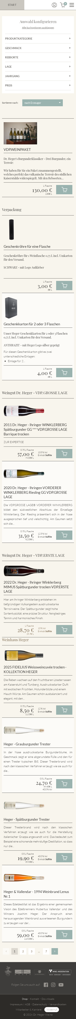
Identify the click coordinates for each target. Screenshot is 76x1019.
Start (12, 4)
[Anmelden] (54, 5)
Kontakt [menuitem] (34, 998)
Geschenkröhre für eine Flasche (27, 246)
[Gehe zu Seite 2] (54, 951)
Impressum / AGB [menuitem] (20, 1004)
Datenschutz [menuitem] (39, 1004)
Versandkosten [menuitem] (57, 1004)
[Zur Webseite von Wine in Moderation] (59, 972)
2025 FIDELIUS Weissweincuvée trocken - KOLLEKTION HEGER (35, 669)
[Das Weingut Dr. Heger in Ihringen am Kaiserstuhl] (8, 971)
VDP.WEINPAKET (17, 149)
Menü (71, 5)
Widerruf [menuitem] (52, 1009)
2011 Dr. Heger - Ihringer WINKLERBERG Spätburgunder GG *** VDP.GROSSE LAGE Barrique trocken (35, 429)
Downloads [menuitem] (48, 998)
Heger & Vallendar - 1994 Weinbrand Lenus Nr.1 (36, 894)
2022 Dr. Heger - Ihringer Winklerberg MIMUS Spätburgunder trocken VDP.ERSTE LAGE (36, 587)
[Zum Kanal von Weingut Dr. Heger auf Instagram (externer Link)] (61, 984)
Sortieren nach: (10, 102)
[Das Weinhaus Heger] (23, 972)
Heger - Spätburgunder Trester (27, 819)
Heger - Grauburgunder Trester (27, 744)
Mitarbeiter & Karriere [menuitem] (29, 1009)
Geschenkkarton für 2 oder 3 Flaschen (32, 324)
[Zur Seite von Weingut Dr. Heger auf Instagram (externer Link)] (53, 985)
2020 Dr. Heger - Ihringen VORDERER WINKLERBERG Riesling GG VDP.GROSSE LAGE (35, 492)
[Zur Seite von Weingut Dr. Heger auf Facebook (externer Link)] (46, 985)
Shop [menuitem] (25, 998)
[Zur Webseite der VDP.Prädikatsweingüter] (39, 972)
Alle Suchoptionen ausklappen (38, 27)
